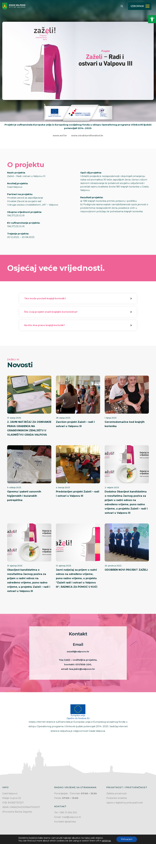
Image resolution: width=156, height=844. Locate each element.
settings (106, 840)
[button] (152, 19)
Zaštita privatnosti (116, 793)
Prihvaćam (126, 839)
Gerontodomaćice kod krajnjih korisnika (125, 424)
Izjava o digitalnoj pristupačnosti (124, 802)
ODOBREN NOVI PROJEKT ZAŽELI (126, 569)
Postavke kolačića (116, 798)
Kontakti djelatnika (65, 821)
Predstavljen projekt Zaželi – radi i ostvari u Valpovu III (77, 493)
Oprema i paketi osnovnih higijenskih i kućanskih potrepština (24, 496)
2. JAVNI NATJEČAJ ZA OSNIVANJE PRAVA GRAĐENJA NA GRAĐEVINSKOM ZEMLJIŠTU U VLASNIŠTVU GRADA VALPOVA (29, 428)
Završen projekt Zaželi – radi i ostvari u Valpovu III (75, 424)
